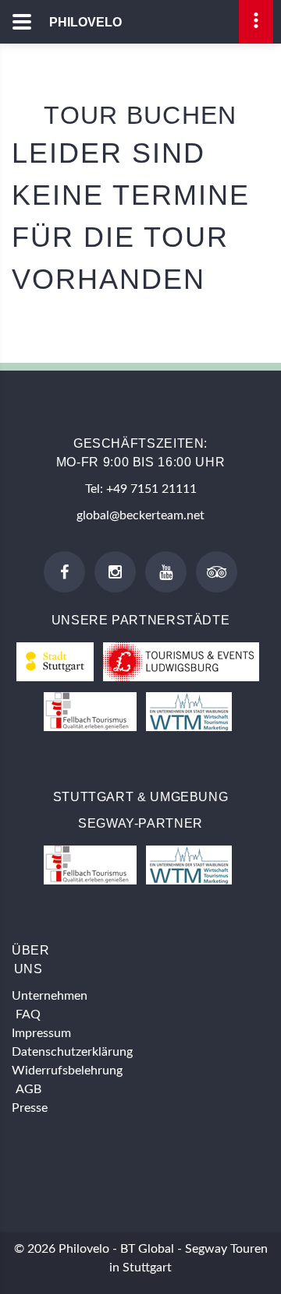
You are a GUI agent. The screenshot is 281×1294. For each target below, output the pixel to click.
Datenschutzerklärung (72, 1052)
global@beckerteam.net (140, 515)
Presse (30, 1108)
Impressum (41, 1033)
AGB (28, 1089)
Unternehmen (49, 996)
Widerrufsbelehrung (67, 1070)
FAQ (28, 1014)
